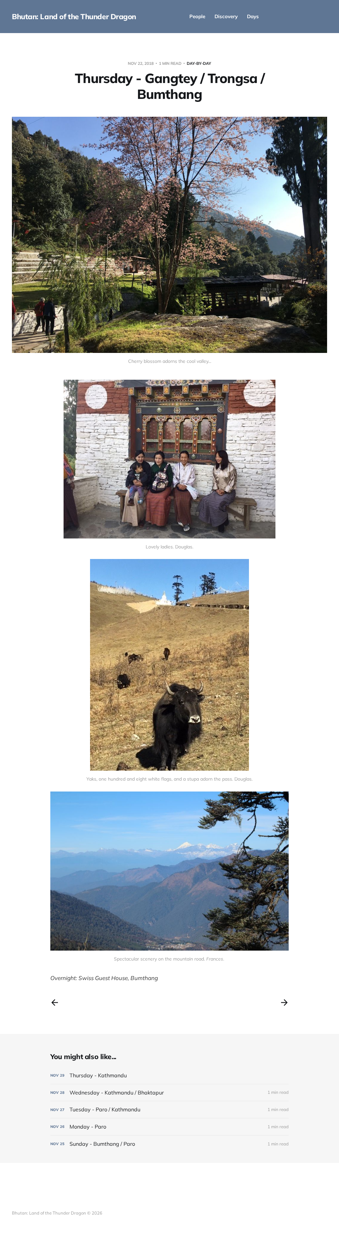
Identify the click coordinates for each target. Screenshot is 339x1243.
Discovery (226, 16)
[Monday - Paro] (169, 1126)
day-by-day (199, 63)
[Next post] (284, 1002)
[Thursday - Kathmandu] (169, 1075)
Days (253, 16)
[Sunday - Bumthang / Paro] (169, 1144)
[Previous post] (54, 1002)
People (197, 16)
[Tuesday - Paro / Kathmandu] (169, 1109)
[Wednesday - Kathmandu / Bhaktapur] (169, 1092)
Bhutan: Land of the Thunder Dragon (74, 16)
